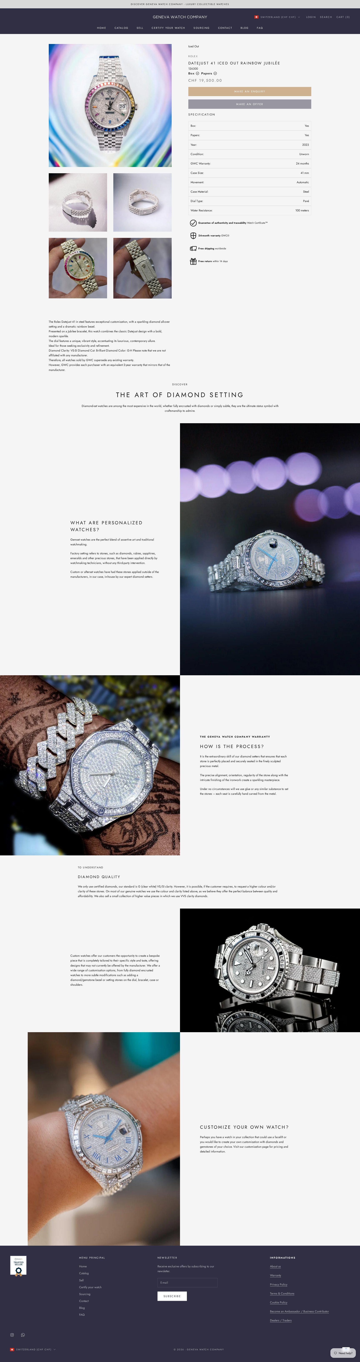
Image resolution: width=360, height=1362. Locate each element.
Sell (140, 28)
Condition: (197, 154)
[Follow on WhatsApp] (23, 1335)
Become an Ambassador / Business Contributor (299, 1311)
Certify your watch (168, 28)
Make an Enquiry (249, 91)
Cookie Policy (278, 1302)
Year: (194, 144)
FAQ (260, 28)
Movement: (197, 182)
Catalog (121, 28)
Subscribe (172, 1296)
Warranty (275, 1275)
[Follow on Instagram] (12, 1335)
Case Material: (199, 192)
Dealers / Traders (281, 1320)
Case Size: (197, 173)
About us (275, 1266)
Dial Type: (197, 201)
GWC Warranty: (201, 163)
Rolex (193, 56)
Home (101, 28)
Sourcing (202, 28)
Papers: (195, 135)
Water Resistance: (201, 210)
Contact (225, 28)
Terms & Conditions (282, 1293)
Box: (193, 126)
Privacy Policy (278, 1284)
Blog (245, 28)
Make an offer (249, 104)
